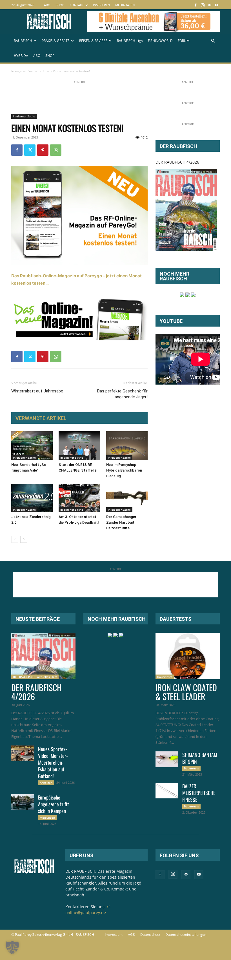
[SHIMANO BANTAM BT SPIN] (167, 759)
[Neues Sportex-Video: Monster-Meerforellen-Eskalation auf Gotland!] (22, 753)
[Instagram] (202, 5)
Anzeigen (46, 783)
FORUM (184, 40)
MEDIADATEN (125, 5)
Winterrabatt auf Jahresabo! (38, 391)
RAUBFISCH (23, 40)
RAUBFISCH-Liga (130, 40)
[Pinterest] (42, 150)
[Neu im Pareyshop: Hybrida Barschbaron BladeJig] (127, 445)
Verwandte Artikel (40, 418)
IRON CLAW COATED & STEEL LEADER (186, 692)
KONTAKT (77, 5)
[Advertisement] (113, 97)
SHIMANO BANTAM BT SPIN (199, 758)
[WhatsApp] (55, 150)
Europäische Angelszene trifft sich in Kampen (53, 804)
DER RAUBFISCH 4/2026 (177, 162)
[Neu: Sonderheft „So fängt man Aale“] (32, 445)
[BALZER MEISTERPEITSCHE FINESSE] (167, 790)
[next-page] (23, 539)
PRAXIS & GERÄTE (56, 40)
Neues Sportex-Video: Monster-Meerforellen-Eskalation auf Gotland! (53, 762)
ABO (47, 5)
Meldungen (47, 818)
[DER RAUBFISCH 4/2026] (186, 210)
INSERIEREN (101, 5)
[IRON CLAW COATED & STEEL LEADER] (188, 656)
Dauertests (164, 677)
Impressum (114, 934)
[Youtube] (217, 5)
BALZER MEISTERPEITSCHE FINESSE (198, 792)
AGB (131, 934)
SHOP (60, 5)
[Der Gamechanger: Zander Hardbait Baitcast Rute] (127, 498)
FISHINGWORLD (160, 40)
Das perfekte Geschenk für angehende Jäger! (122, 394)
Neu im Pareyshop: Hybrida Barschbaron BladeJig (124, 470)
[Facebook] (195, 5)
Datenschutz (150, 934)
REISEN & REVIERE (93, 40)
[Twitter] (29, 150)
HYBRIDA (21, 55)
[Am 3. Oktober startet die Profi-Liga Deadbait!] (79, 498)
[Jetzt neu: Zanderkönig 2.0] (32, 498)
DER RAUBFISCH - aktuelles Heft (35, 677)
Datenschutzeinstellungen (185, 934)
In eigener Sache (24, 71)
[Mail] (209, 5)
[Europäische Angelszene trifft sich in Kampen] (22, 802)
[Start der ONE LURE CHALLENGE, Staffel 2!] (79, 445)
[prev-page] (14, 539)
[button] (213, 41)
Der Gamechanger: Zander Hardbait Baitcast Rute (121, 522)
